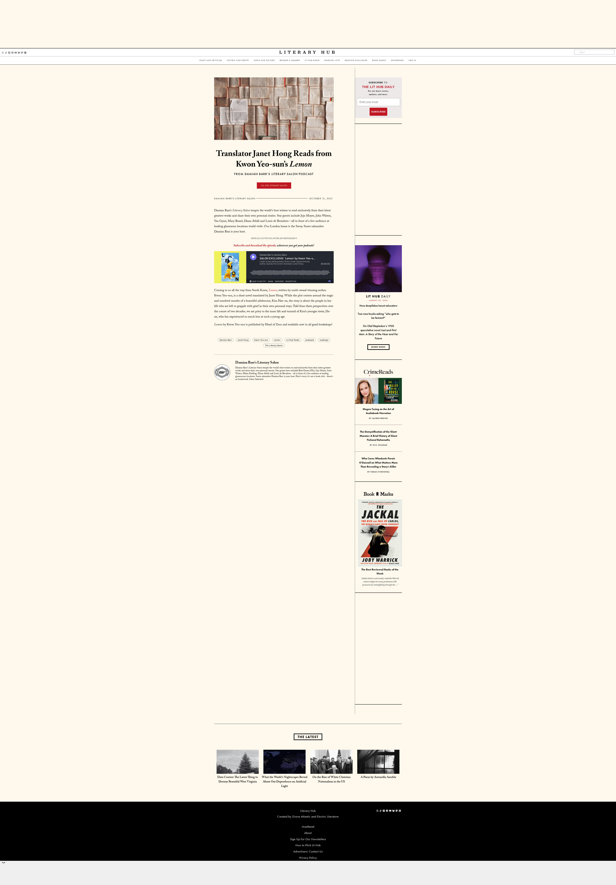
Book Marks (379, 60)
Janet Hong (242, 339)
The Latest (308, 737)
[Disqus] (274, 424)
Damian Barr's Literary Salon (235, 198)
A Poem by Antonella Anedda (378, 777)
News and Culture (264, 60)
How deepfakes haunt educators (378, 305)
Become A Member (290, 60)
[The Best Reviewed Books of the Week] (380, 533)
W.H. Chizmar (380, 445)
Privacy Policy (308, 858)
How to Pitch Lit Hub (308, 845)
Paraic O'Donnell (379, 472)
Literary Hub (308, 52)
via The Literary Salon (274, 185)
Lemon (277, 339)
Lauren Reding (380, 418)
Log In (412, 60)
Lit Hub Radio (312, 60)
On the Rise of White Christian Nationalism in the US (331, 780)
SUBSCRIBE (378, 111)
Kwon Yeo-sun (261, 339)
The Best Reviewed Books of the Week (379, 571)
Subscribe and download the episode (254, 245)
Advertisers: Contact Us (308, 851)
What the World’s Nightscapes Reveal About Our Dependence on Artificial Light (284, 782)
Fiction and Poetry (238, 60)
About (308, 833)
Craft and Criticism (211, 60)
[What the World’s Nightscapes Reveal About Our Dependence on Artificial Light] (284, 770)
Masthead (308, 826)
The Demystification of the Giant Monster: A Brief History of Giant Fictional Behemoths (378, 436)
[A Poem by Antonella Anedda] (378, 770)
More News (378, 347)
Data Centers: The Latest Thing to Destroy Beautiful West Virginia (237, 780)
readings (324, 339)
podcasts (309, 339)
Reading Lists (332, 60)
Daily (378, 296)
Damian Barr (226, 339)
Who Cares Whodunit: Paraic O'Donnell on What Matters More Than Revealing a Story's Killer (378, 462)
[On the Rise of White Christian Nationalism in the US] (331, 770)
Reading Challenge (356, 60)
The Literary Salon (274, 345)
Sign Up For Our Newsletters (308, 839)
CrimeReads (397, 60)
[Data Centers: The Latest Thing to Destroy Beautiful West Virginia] (238, 770)
